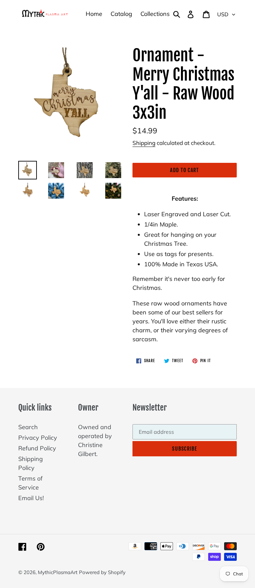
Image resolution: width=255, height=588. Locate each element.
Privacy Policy (37, 437)
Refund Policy (37, 448)
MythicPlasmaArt (57, 572)
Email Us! (31, 498)
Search (28, 427)
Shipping (143, 142)
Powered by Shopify (102, 572)
